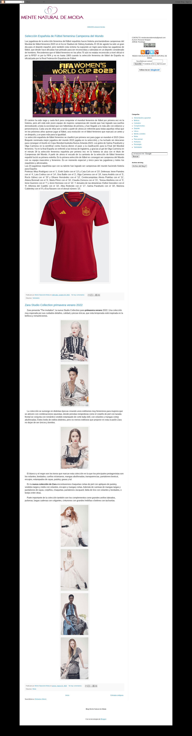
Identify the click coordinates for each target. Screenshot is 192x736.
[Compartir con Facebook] (96, 295)
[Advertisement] (72, 22)
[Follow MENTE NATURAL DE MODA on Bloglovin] (149, 71)
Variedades (36, 298)
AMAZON (90, 27)
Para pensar (138, 139)
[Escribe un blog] (91, 295)
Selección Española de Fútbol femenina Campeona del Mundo (64, 36)
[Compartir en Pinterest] (99, 295)
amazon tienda (99, 27)
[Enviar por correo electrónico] (89, 295)
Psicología (137, 144)
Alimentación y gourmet (142, 118)
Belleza (136, 120)
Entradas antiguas (116, 695)
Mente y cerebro (139, 134)
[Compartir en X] (94, 295)
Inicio (67, 695)
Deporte (137, 128)
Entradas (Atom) (40, 699)
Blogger (103, 719)
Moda (34, 689)
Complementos (139, 126)
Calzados (137, 123)
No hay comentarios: (78, 295)
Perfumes (137, 142)
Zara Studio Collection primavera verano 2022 (54, 305)
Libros (136, 131)
